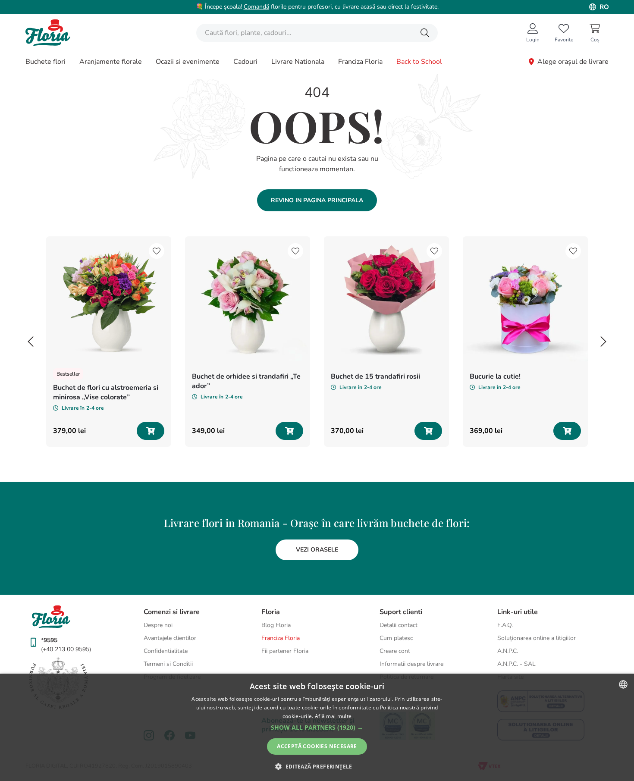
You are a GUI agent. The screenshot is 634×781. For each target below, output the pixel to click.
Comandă (256, 7)
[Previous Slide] (30, 341)
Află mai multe (333, 716)
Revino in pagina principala (317, 200)
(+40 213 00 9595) (66, 649)
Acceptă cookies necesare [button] (317, 746)
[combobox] (317, 33)
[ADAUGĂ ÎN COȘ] (150, 431)
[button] (317, 727)
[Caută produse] (425, 33)
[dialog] (317, 727)
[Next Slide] (603, 341)
